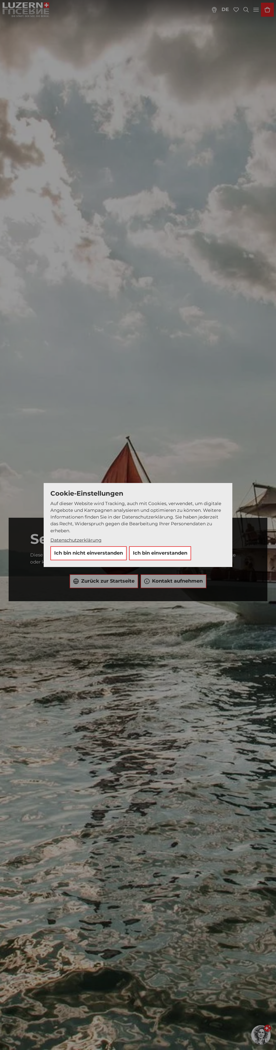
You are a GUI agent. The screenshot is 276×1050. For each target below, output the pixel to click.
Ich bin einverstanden (160, 553)
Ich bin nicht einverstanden (88, 553)
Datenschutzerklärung (76, 540)
